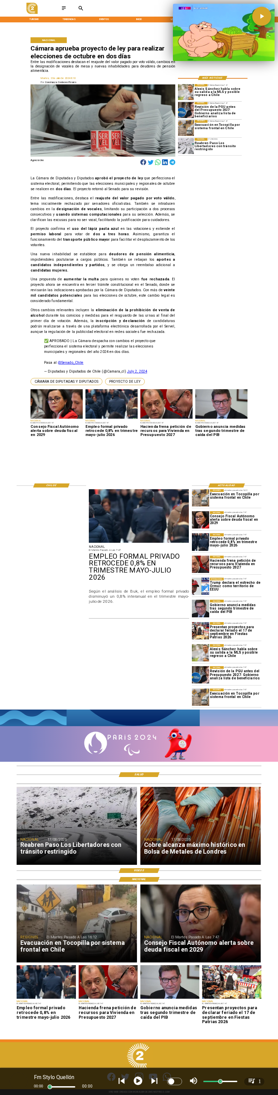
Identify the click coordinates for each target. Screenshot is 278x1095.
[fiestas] (200, 630)
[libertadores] (186, 146)
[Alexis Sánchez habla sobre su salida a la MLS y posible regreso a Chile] (186, 92)
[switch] (174, 1081)
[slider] (49, 1086)
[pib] (200, 608)
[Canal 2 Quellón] (63, 10)
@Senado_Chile (70, 362)
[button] (66, 381)
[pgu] (186, 110)
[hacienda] (200, 564)
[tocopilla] (186, 128)
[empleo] (200, 542)
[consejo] (200, 520)
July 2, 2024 (137, 371)
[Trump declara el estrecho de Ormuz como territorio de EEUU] (200, 586)
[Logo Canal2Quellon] (32, 13)
